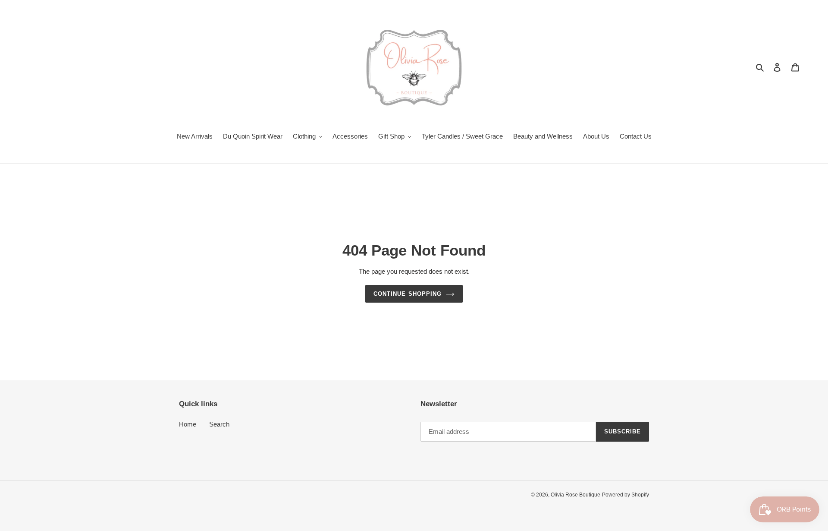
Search (219, 424)
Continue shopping (407, 294)
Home (187, 424)
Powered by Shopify (625, 495)
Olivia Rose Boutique (575, 495)
